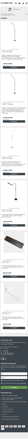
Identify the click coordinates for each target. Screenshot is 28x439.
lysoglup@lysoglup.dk (8, 353)
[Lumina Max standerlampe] (14, 193)
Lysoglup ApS (7, 3)
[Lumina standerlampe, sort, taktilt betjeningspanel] (14, 87)
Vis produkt (14, 67)
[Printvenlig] (26, 13)
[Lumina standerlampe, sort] (14, 34)
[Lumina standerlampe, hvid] (14, 141)
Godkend (14, 387)
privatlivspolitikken (21, 383)
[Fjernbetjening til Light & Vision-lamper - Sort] (14, 245)
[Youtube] (3, 359)
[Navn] (14, 373)
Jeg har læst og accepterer (14, 383)
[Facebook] (1, 359)
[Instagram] (5, 359)
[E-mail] (14, 377)
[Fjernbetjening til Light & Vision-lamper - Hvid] (14, 296)
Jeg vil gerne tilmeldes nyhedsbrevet (13, 380)
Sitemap (3, 357)
